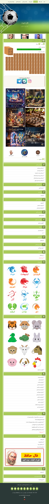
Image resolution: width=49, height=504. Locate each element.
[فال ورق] (15, 137)
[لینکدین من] (12, 488)
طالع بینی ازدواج (40, 223)
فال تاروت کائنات (40, 382)
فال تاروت (35, 2)
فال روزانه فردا (41, 480)
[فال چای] (35, 137)
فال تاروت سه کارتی (40, 387)
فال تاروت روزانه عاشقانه (39, 404)
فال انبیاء (42, 195)
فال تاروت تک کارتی (40, 385)
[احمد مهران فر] (38, 36)
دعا (42, 233)
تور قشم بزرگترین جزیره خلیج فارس (37, 424)
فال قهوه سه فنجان (40, 205)
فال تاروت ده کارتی (37, 40)
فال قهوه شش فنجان (40, 208)
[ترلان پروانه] (25, 36)
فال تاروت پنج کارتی (40, 392)
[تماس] (24, 488)
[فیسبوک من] (31, 488)
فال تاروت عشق (40, 402)
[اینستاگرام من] (27, 488)
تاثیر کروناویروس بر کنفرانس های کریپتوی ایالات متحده (34, 422)
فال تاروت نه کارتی (40, 397)
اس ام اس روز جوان (40, 168)
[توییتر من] (21, 488)
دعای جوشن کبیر (40, 230)
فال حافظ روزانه (40, 442)
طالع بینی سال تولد (40, 370)
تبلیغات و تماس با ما (11, 2)
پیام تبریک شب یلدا (40, 447)
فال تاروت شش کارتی (39, 394)
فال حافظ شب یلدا (40, 444)
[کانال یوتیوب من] (15, 488)
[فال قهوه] (35, 118)
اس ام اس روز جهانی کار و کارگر (38, 175)
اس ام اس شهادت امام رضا (39, 173)
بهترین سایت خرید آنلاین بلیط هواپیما (37, 427)
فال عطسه (41, 472)
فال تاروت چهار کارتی (40, 390)
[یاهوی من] (37, 488)
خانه (44, 2)
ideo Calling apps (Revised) (39, 419)
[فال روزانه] (15, 98)
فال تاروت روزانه (40, 377)
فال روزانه (30, 2)
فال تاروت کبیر (41, 380)
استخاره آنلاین (18, 2)
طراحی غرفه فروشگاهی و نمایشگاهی (37, 429)
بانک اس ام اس (24, 2)
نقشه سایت (21, 495)
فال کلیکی (41, 240)
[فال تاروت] (35, 98)
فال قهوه (42, 203)
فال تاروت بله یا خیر (40, 407)
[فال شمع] (15, 118)
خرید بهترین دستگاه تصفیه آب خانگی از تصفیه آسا (35, 417)
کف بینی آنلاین (41, 215)
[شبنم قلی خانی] (11, 36)
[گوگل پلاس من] (18, 488)
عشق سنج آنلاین (40, 248)
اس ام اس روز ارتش (40, 170)
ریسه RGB (41, 255)
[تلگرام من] (34, 488)
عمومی (38, 159)
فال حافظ (40, 2)
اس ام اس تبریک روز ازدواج (39, 180)
